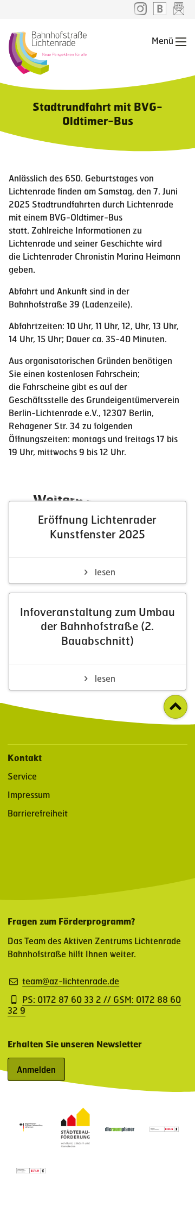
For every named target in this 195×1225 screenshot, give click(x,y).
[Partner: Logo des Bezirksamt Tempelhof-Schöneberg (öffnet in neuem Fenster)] (164, 1128)
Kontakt (25, 757)
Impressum (29, 794)
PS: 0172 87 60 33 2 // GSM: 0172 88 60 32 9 (94, 1005)
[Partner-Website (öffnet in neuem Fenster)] (75, 1143)
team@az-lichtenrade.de (70, 981)
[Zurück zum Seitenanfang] (175, 707)
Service (22, 776)
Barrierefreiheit (38, 813)
